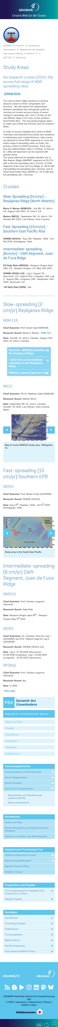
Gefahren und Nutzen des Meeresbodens (26, 836)
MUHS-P (31, 54)
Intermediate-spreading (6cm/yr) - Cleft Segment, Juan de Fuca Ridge (28, 253)
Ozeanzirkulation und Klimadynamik (23, 772)
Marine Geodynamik (18, 802)
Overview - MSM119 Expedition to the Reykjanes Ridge (29, 352)
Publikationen (12, 753)
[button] (54, 1022)
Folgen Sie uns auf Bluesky (51, 987)
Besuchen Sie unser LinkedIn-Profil (36, 987)
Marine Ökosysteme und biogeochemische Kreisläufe (26, 829)
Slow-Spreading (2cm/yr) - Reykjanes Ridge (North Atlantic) (28, 198)
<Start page (9, 690)
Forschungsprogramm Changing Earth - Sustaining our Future (25, 892)
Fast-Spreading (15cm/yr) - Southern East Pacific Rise (25, 229)
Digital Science (12, 940)
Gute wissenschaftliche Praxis (20, 951)
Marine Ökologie (13, 783)
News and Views (14, 722)
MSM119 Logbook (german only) (28, 372)
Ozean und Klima (13, 822)
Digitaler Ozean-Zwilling (17, 866)
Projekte (10, 728)
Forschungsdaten (14, 934)
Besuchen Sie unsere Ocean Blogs (14, 987)
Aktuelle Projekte (13, 899)
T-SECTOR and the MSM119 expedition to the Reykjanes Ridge (26, 363)
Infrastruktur (12, 741)
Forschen (20, 46)
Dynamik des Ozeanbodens (19, 788)
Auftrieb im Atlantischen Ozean (20, 855)
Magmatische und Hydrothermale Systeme (26, 714)
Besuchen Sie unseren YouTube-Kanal (22, 987)
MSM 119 (46, 333)
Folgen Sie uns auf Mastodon (43, 987)
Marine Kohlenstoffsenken (18, 860)
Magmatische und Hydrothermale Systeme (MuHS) (25, 796)
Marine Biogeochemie (16, 777)
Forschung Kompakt (15, 923)
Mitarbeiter (11, 747)
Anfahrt (25, 1005)
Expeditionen (12, 734)
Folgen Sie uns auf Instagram (29, 987)
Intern (34, 1005)
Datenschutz (35, 1002)
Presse (47, 1002)
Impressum (21, 1002)
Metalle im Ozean (14, 872)
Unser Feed (7, 987)
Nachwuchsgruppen (15, 945)
